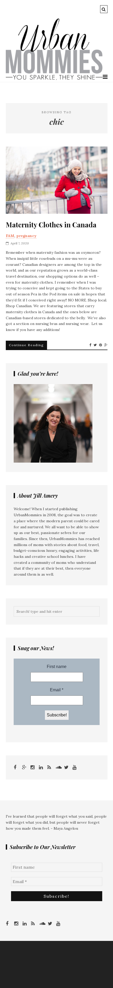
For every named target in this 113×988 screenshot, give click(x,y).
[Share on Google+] (105, 345)
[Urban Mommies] (54, 78)
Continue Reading (26, 345)
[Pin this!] (100, 345)
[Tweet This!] (95, 345)
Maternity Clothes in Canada (51, 224)
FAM (10, 235)
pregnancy (26, 235)
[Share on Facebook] (90, 345)
